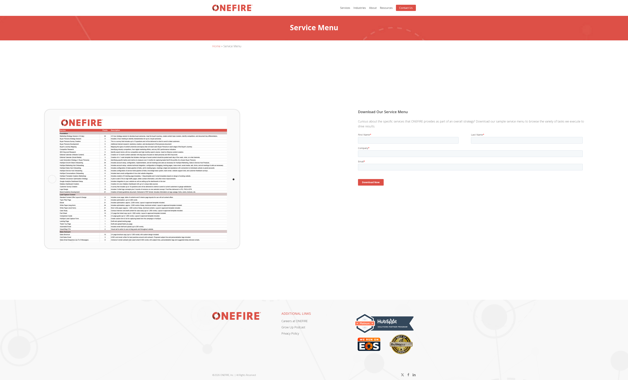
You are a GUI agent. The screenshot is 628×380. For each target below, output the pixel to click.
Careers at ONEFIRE (294, 321)
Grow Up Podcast (293, 327)
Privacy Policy (290, 333)
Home (216, 46)
